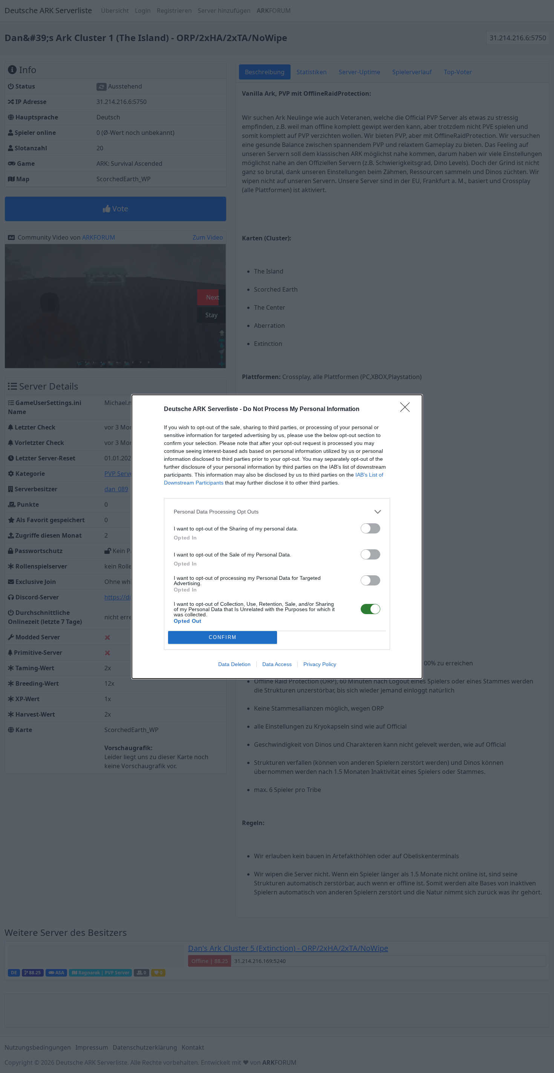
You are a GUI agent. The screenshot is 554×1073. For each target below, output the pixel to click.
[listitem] (277, 512)
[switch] (370, 528)
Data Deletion (234, 664)
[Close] (407, 409)
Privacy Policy (319, 664)
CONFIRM (223, 637)
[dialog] (277, 537)
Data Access (277, 664)
